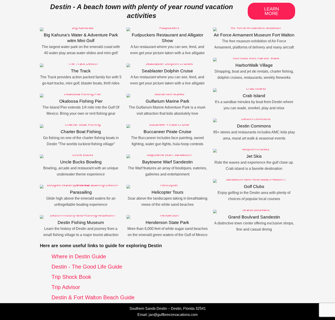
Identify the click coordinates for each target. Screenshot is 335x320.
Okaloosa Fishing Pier (81, 101)
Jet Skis (254, 156)
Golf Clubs (254, 186)
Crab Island (254, 95)
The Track (81, 71)
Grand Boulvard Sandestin (254, 217)
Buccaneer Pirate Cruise (167, 131)
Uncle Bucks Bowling (81, 162)
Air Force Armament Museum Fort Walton (254, 35)
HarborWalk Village (254, 65)
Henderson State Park (167, 222)
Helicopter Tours (167, 192)
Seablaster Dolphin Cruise (167, 71)
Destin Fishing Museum (81, 222)
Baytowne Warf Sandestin (167, 162)
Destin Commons (254, 126)
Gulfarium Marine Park (167, 101)
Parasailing (81, 192)
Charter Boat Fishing (81, 131)
